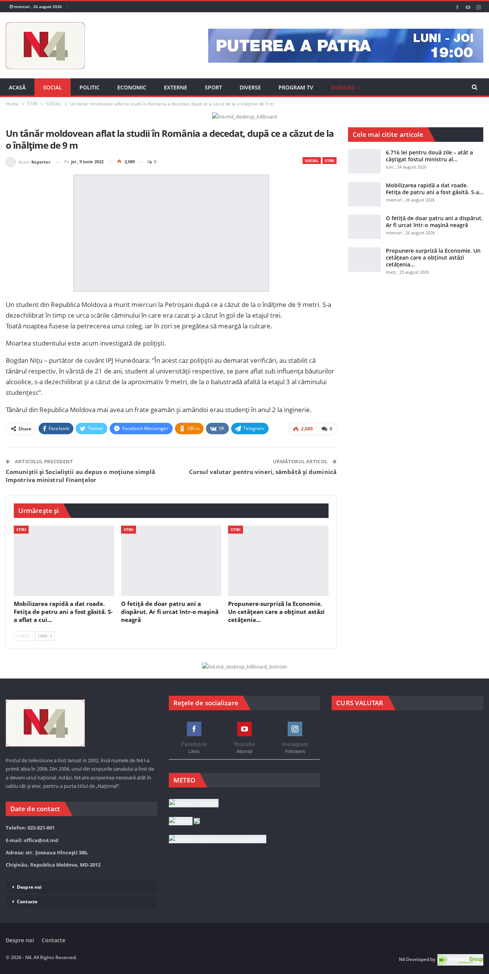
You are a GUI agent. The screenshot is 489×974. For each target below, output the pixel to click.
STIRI (329, 160)
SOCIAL (52, 87)
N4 (402, 959)
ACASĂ (17, 87)
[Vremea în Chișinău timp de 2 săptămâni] (217, 839)
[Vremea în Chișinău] (194, 803)
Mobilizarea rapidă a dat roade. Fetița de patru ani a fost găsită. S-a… (434, 189)
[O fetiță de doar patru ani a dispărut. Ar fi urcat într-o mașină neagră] (171, 561)
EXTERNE (175, 87)
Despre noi (29, 887)
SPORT (213, 87)
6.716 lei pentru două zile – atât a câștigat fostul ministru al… (429, 156)
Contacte (27, 901)
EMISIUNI (343, 87)
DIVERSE (250, 87)
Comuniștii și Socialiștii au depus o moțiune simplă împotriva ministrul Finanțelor (80, 476)
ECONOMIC (131, 87)
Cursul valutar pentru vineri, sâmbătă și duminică (263, 472)
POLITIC (89, 87)
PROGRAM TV (296, 87)
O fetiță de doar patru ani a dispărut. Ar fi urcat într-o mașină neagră (434, 221)
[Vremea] (184, 821)
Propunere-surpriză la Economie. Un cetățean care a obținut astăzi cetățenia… (433, 257)
